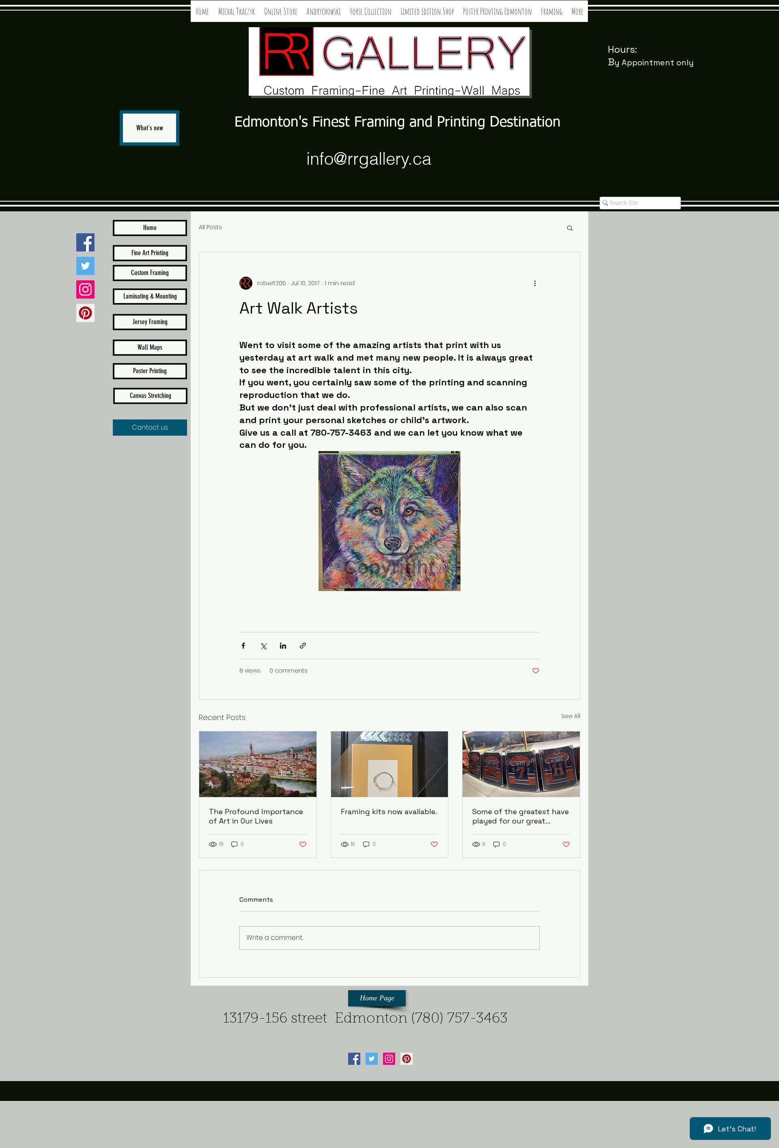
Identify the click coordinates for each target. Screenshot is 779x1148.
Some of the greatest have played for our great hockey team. (520, 816)
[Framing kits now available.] (389, 764)
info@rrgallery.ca (368, 158)
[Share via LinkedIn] (283, 645)
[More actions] (535, 283)
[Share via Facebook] (243, 645)
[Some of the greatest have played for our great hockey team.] (521, 764)
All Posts (210, 227)
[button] (570, 227)
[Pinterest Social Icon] (85, 313)
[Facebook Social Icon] (85, 242)
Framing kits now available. (389, 811)
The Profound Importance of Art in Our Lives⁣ (256, 816)
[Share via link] (303, 645)
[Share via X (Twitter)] (263, 645)
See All (570, 716)
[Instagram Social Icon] (85, 289)
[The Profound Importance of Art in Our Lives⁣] (257, 764)
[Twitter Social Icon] (85, 266)
